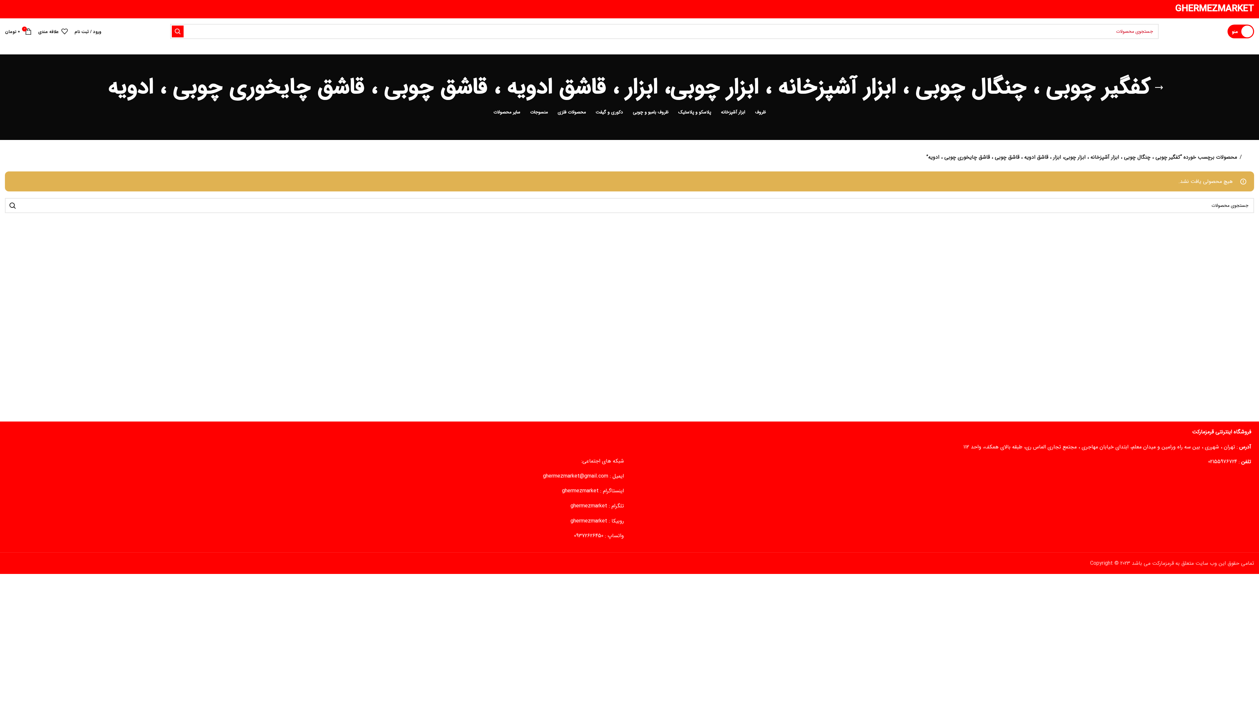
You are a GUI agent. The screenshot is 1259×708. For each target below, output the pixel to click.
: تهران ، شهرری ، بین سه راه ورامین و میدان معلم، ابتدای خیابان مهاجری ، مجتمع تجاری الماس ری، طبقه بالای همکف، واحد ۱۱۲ (1107, 447)
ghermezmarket (580, 491)
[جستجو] (178, 31)
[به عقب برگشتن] (1159, 87)
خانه (1249, 157)
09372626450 (588, 536)
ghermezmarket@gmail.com (575, 476)
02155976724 (1222, 462)
